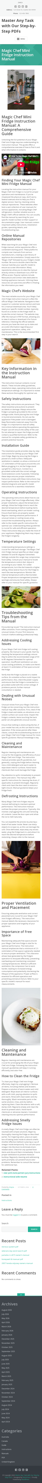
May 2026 (5, 1318)
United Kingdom (8, 1462)
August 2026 (7, 1310)
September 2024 (8, 1401)
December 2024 (8, 1388)
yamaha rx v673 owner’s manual (15, 1255)
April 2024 (6, 1422)
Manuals (5, 1453)
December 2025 (8, 1339)
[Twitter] (19, 6)
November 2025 (8, 1343)
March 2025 (6, 1376)
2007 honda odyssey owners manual (17, 1263)
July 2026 (5, 1314)
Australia (5, 1437)
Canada (5, 1441)
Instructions (7, 1200)
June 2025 (6, 1364)
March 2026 (6, 1326)
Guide (4, 1445)
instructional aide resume (15, 1177)
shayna (11, 1187)
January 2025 (7, 1384)
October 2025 (7, 1347)
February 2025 (7, 1380)
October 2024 (7, 1397)
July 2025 (5, 1359)
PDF (3, 1457)
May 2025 (5, 1368)
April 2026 (6, 1322)
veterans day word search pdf (14, 1251)
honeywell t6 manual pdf (12, 1259)
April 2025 (6, 1372)
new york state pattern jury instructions (22, 1173)
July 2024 (5, 1409)
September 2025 (8, 1351)
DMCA (20, 2)
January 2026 (7, 1335)
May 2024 (5, 1417)
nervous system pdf (10, 1246)
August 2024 (7, 1405)
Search (5, 1223)
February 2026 (7, 1331)
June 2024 (6, 1413)
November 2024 (8, 1393)
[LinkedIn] (23, 6)
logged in (17, 1215)
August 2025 (7, 1355)
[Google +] (26, 6)
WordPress (25, 1479)
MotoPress (26, 1477)
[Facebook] (16, 6)
